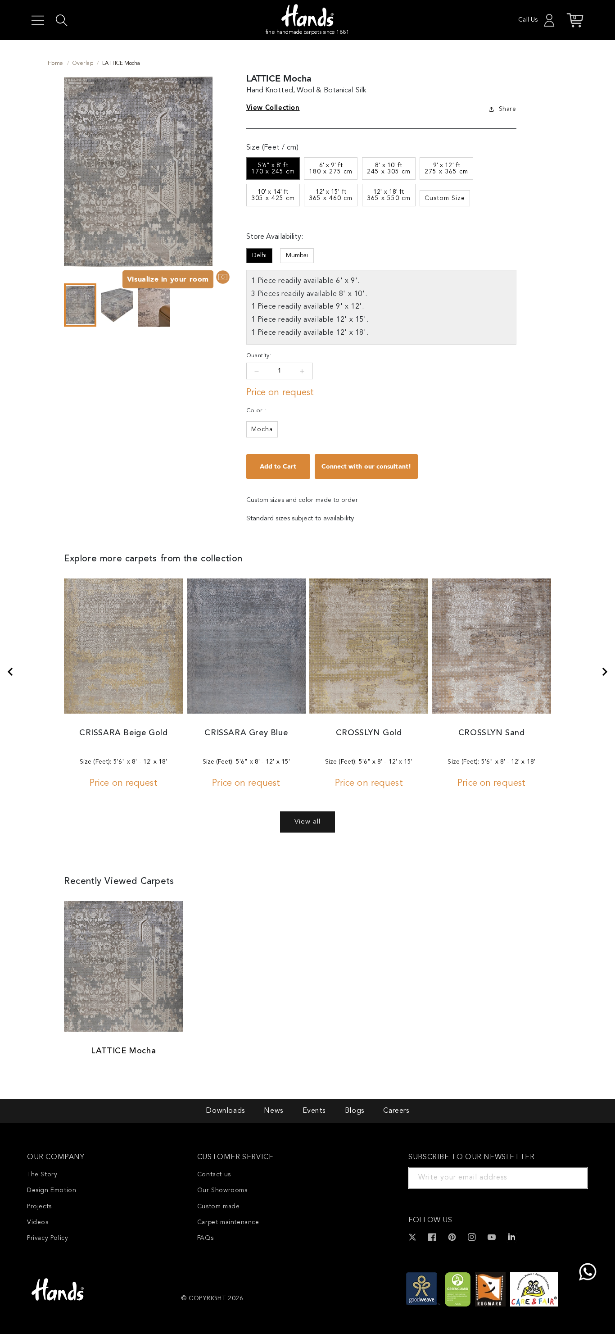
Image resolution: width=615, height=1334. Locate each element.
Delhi (259, 255)
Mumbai (297, 255)
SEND (570, 1178)
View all (307, 822)
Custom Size (445, 198)
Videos (38, 1222)
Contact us (214, 1174)
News (273, 1111)
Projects (39, 1206)
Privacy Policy (47, 1238)
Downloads (225, 1111)
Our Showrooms (222, 1190)
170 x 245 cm (273, 168)
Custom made (218, 1206)
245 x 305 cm (389, 168)
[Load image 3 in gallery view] (154, 305)
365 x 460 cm (331, 195)
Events (314, 1111)
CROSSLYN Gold (369, 733)
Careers (396, 1111)
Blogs (354, 1111)
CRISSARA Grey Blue (246, 733)
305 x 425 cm (273, 195)
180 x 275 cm (331, 168)
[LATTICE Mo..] (605, 671)
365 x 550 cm (389, 195)
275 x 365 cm (446, 168)
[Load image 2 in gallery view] (117, 305)
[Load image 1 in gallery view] (80, 305)
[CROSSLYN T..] (10, 671)
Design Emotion (51, 1190)
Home (55, 63)
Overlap (82, 63)
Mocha (262, 429)
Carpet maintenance (228, 1222)
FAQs (205, 1238)
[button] (38, 20)
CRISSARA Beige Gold (123, 733)
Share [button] (507, 109)
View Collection (273, 108)
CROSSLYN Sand (491, 733)
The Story (42, 1174)
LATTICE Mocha (123, 1051)
